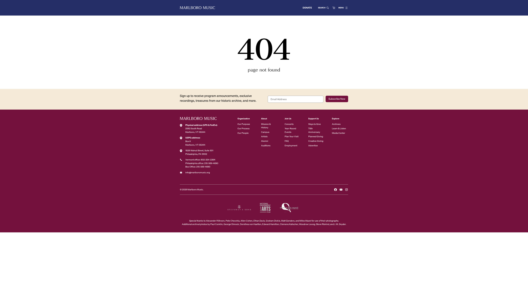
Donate (307, 7)
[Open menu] (346, 7)
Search (321, 7)
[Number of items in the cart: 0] (334, 8)
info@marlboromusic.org (197, 172)
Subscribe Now (336, 99)
